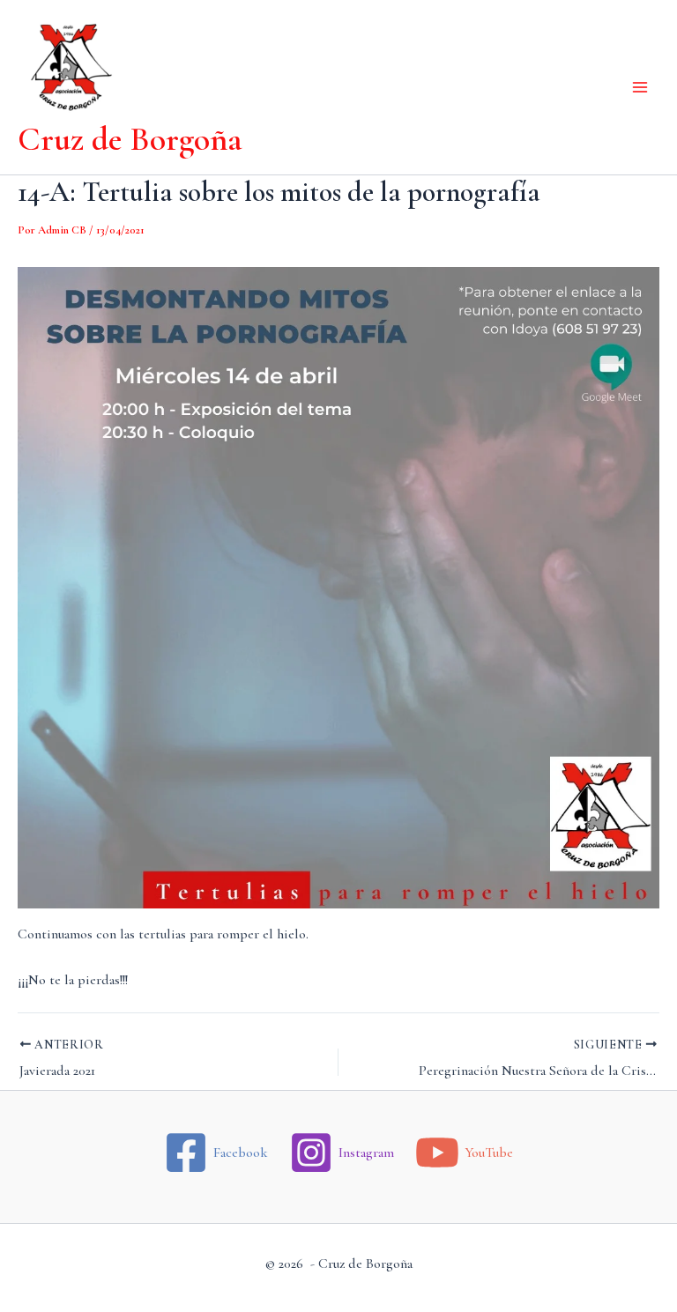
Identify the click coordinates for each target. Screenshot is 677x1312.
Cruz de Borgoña (130, 139)
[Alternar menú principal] (640, 87)
